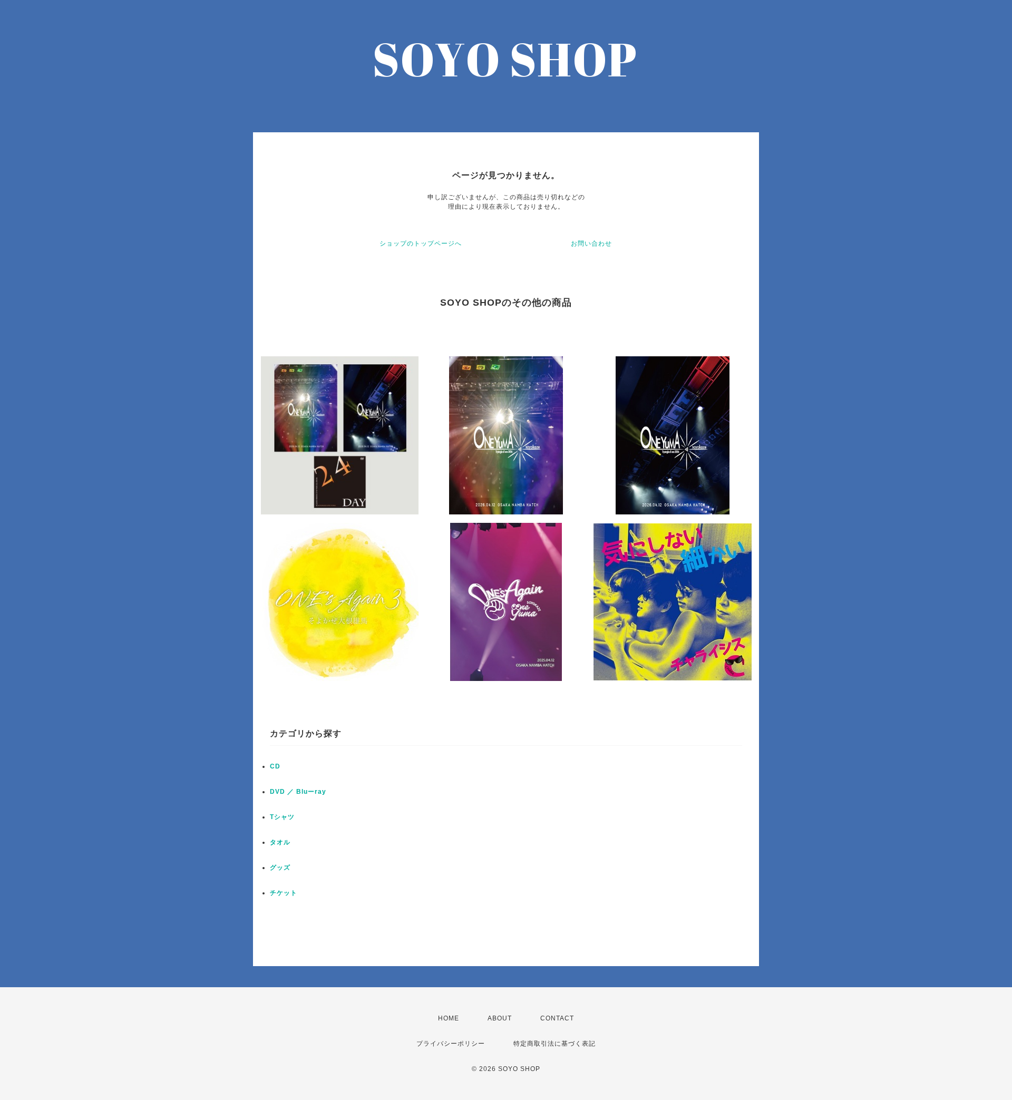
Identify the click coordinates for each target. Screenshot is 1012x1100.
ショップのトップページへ (421, 243)
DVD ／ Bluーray (298, 791)
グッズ (280, 867)
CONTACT (557, 1018)
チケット (283, 893)
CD (275, 766)
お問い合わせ (591, 243)
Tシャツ (282, 817)
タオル (280, 842)
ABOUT (500, 1018)
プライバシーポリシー (450, 1043)
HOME (448, 1018)
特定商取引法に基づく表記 (554, 1043)
